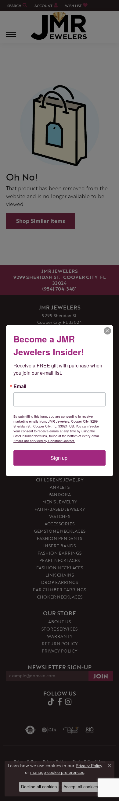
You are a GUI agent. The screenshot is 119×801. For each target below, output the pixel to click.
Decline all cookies (39, 786)
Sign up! (60, 457)
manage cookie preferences (57, 772)
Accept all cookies (80, 786)
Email (19, 386)
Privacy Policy (89, 765)
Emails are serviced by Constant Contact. (44, 440)
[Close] (107, 330)
